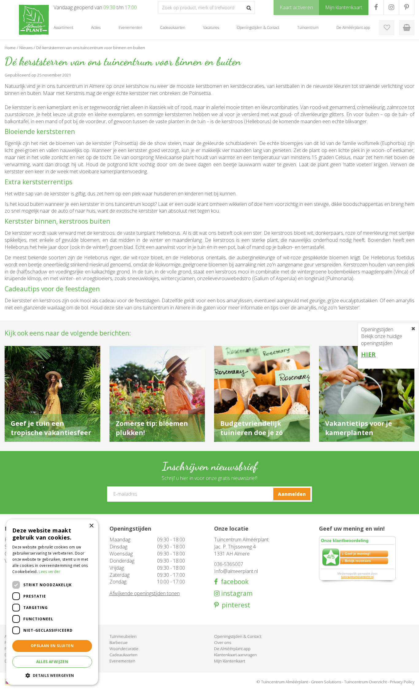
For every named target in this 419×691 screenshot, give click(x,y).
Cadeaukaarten (123, 654)
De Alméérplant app (232, 648)
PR (406, 7)
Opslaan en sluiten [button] (52, 645)
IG (391, 7)
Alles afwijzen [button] (52, 661)
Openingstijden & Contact (237, 636)
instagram (236, 593)
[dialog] (52, 602)
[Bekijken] (406, 27)
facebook (233, 582)
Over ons (222, 642)
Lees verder (49, 571)
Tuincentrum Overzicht (365, 682)
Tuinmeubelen (123, 636)
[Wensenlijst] (386, 27)
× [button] (91, 526)
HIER (368, 354)
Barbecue (119, 642)
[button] (52, 675)
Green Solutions (326, 682)
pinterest (234, 605)
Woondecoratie (124, 648)
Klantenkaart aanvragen (235, 654)
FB (375, 7)
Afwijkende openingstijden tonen (145, 593)
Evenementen (122, 660)
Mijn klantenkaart (229, 660)
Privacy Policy (402, 682)
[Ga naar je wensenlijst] (387, 27)
